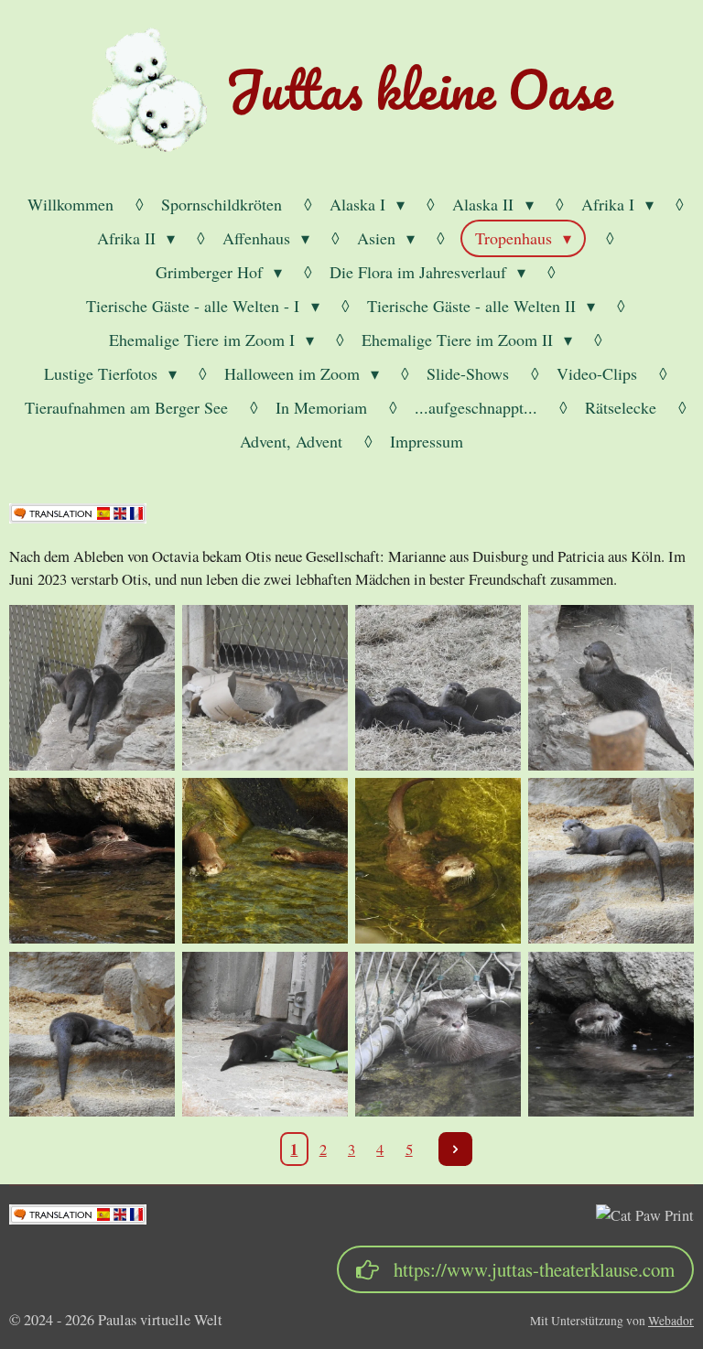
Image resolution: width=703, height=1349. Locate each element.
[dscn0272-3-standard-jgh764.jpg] (611, 687)
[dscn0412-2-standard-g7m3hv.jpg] (438, 860)
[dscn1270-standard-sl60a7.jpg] (91, 1033)
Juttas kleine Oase (418, 89)
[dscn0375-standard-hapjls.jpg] (265, 860)
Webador (671, 1320)
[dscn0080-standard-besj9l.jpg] (265, 687)
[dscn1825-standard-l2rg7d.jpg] (438, 1033)
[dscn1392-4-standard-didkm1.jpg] (265, 1033)
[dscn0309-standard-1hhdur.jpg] (91, 860)
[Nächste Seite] (455, 1149)
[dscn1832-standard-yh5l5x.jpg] (611, 1033)
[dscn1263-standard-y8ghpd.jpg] (611, 860)
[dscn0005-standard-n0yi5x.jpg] (91, 687)
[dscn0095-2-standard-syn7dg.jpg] (438, 687)
